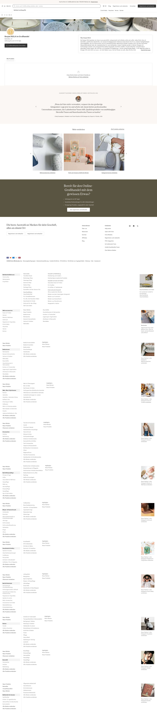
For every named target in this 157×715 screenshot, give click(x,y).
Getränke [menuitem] (5, 395)
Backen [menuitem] (5, 392)
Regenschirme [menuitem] (27, 452)
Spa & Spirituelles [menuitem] (8, 493)
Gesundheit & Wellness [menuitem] (9, 479)
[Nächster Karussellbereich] (121, 107)
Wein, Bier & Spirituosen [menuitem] (9, 390)
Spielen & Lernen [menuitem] (7, 598)
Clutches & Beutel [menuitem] (28, 427)
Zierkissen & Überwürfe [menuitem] (49, 319)
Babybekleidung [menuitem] (7, 605)
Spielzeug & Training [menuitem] (29, 639)
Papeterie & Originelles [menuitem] (9, 322)
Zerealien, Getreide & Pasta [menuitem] (10, 397)
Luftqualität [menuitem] (26, 574)
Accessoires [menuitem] (6, 432)
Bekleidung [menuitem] (6, 436)
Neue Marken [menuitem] (27, 310)
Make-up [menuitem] (5, 484)
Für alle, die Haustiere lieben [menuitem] (31, 298)
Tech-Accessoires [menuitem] (28, 443)
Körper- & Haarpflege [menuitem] (29, 581)
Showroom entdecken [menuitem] (9, 428)
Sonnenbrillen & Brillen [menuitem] (29, 441)
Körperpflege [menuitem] (6, 488)
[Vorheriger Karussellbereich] (36, 107)
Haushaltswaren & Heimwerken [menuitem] (51, 312)
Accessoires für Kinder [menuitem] (9, 602)
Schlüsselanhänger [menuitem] (28, 436)
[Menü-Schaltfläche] (2, 14)
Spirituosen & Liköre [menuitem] (28, 388)
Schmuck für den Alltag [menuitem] (29, 303)
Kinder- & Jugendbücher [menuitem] (9, 699)
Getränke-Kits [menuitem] (27, 397)
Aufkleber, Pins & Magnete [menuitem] (10, 562)
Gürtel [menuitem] (25, 425)
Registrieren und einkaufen (147, 6)
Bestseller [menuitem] (5, 686)
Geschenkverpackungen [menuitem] (9, 553)
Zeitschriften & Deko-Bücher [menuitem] (10, 701)
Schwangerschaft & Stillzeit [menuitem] (10, 589)
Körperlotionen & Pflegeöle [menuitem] (30, 468)
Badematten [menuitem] (26, 347)
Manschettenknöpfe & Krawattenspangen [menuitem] (9, 517)
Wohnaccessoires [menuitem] (8, 310)
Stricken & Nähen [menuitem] (28, 546)
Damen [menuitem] (5, 315)
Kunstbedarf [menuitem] (26, 541)
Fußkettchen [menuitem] (26, 503)
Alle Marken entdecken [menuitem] (9, 376)
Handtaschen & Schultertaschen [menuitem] (32, 457)
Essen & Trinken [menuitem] (7, 312)
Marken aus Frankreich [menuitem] (54, 296)
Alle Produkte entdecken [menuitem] (9, 378)
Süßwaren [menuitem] (5, 404)
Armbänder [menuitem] (6, 512)
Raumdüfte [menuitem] (46, 310)
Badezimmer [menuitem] (26, 314)
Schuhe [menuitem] (5, 434)
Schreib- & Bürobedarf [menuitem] (9, 559)
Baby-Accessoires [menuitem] (7, 600)
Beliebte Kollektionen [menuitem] (9, 274)
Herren (116, 10)
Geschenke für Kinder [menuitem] (29, 301)
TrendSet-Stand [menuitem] (27, 275)
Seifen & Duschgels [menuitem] (28, 477)
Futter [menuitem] (25, 632)
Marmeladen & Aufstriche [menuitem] (10, 408)
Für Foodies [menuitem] (51, 285)
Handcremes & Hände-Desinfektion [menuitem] (33, 470)
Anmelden (132, 6)
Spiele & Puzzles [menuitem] (7, 550)
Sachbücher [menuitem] (6, 697)
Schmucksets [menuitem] (6, 522)
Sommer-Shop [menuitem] (27, 282)
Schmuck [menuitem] (5, 319)
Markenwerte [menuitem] (6, 279)
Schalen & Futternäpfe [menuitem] (29, 616)
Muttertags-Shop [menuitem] (28, 278)
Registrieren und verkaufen (120, 6)
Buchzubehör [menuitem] (6, 704)
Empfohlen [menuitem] (6, 281)
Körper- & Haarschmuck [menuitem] (9, 509)
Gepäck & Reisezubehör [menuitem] (30, 445)
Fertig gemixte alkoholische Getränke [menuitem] (33, 390)
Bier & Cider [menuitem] (26, 385)
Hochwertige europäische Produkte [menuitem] (57, 278)
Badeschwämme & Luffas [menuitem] (30, 472)
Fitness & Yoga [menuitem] (7, 475)
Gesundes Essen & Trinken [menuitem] (55, 282)
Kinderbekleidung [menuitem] (7, 607)
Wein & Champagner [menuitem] (29, 383)
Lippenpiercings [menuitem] (27, 509)
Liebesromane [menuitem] (27, 690)
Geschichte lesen (145, 50)
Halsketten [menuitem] (6, 527)
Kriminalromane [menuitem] (27, 688)
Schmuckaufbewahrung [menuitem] (9, 525)
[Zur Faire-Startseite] (6, 6)
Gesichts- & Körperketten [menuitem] (30, 507)
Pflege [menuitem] (25, 635)
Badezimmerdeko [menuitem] (28, 345)
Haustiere (111, 10)
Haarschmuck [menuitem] (27, 432)
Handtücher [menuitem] (26, 351)
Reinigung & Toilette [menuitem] (29, 621)
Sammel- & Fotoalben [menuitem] (29, 548)
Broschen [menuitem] (5, 514)
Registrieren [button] (94, 1)
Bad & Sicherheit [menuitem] (7, 583)
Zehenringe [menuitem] (26, 514)
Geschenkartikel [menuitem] (27, 294)
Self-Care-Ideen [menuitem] (27, 305)
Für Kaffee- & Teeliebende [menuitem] (55, 287)
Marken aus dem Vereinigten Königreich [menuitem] (59, 294)
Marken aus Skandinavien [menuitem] (55, 301)
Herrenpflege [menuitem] (6, 486)
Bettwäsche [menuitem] (26, 316)
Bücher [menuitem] (4, 331)
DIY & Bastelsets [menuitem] (27, 543)
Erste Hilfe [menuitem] (26, 585)
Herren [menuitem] (4, 328)
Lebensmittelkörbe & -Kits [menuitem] (10, 413)
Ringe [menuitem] (4, 529)
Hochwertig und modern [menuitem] (54, 275)
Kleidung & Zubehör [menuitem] (28, 623)
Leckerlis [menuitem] (25, 642)
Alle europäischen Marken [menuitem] (55, 292)
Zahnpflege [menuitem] (26, 583)
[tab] (10, 59)
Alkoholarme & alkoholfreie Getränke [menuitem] (33, 392)
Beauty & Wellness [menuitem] (8, 317)
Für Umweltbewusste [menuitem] (29, 296)
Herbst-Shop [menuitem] (26, 285)
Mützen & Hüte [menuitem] (27, 434)
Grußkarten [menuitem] (6, 555)
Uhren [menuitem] (25, 450)
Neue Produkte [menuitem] (27, 312)
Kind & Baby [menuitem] (6, 324)
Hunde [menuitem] (4, 626)
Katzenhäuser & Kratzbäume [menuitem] (31, 628)
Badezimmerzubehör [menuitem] (29, 342)
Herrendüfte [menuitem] (26, 655)
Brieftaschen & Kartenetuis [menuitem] (30, 448)
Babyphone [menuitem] (26, 576)
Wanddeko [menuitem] (46, 321)
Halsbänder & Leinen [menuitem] (29, 626)
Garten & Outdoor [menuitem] (28, 321)
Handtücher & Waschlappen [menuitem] (31, 588)
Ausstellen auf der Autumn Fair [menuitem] (31, 289)
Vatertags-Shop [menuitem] (27, 280)
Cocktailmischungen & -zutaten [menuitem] (32, 395)
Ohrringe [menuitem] (5, 520)
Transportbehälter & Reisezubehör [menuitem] (32, 619)
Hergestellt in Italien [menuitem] (53, 303)
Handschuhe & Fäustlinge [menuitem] (30, 429)
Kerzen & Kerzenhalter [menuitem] (29, 319)
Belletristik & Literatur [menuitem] (9, 695)
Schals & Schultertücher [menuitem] (30, 438)
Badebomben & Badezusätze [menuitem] (31, 466)
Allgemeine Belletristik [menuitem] (29, 683)
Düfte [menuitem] (4, 477)
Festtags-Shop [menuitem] (27, 287)
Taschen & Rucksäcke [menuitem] (29, 422)
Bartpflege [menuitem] (26, 650)
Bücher (121, 10)
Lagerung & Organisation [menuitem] (50, 316)
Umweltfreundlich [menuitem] (7, 688)
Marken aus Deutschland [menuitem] (54, 298)
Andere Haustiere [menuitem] (7, 628)
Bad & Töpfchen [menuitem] (27, 578)
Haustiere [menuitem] (5, 326)
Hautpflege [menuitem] (6, 491)
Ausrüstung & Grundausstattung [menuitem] (8, 586)
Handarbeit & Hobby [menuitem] (8, 548)
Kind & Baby (103, 10)
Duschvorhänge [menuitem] (27, 349)
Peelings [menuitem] (25, 475)
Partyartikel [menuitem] (6, 557)
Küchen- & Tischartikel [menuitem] (49, 314)
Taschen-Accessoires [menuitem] (29, 454)
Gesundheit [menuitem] (26, 637)
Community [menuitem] (6, 277)
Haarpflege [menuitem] (6, 482)
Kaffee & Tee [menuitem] (6, 399)
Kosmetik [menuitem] (5, 660)
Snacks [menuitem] (5, 411)
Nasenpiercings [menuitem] (27, 512)
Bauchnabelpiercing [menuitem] (29, 505)
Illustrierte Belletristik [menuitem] (29, 692)
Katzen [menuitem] (4, 623)
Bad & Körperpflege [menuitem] (8, 472)
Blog (109, 6)
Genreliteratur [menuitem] (27, 685)
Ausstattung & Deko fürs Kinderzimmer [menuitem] (9, 592)
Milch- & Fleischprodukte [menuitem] (9, 406)
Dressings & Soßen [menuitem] (8, 401)
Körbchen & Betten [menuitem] (28, 630)
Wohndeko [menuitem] (26, 323)
